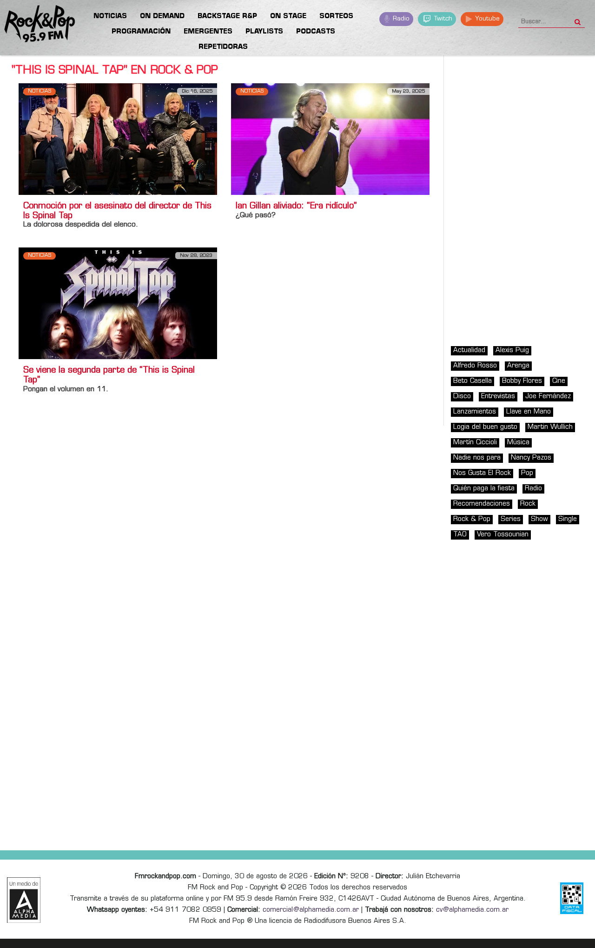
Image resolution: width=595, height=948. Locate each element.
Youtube (486, 19)
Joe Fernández (548, 396)
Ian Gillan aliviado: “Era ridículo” (296, 206)
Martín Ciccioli (475, 442)
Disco (462, 396)
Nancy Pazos (531, 457)
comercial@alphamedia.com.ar (311, 910)
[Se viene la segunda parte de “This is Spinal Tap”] (118, 303)
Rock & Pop (471, 519)
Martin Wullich (550, 427)
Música (518, 442)
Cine (558, 381)
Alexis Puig (512, 350)
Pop (527, 473)
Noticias (39, 91)
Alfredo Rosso (475, 365)
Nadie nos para (477, 457)
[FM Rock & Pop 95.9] (37, 25)
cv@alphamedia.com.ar (472, 910)
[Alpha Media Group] (23, 900)
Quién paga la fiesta (484, 488)
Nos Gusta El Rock (482, 473)
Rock (528, 504)
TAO (460, 534)
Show (539, 519)
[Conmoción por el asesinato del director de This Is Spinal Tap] (118, 139)
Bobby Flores (522, 381)
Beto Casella (472, 381)
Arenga (518, 365)
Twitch (442, 19)
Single (567, 519)
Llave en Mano (528, 411)
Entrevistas (498, 396)
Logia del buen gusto (485, 427)
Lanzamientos (474, 411)
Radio (400, 19)
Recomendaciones (481, 504)
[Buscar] (578, 19)
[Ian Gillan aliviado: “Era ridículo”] (330, 139)
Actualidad (469, 350)
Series (511, 519)
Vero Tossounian (503, 534)
